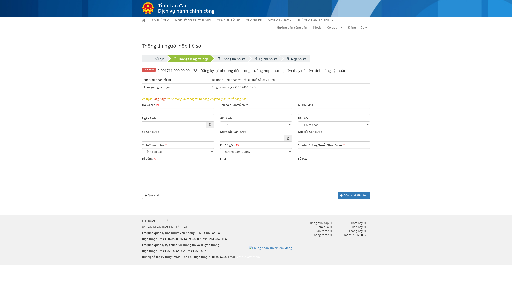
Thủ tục (158, 59)
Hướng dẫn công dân (292, 27)
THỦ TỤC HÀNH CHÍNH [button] (314, 20)
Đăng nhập (159, 99)
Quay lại (153, 195)
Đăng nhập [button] (356, 27)
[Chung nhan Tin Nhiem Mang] (270, 248)
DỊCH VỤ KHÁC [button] (279, 20)
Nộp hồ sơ (298, 59)
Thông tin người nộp (193, 59)
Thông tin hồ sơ (233, 59)
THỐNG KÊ (254, 20)
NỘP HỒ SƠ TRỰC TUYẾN (193, 20)
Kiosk (317, 27)
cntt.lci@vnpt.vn (248, 257)
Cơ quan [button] (333, 27)
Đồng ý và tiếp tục (355, 195)
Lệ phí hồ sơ (268, 59)
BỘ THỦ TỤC (160, 20)
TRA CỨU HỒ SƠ (228, 20)
